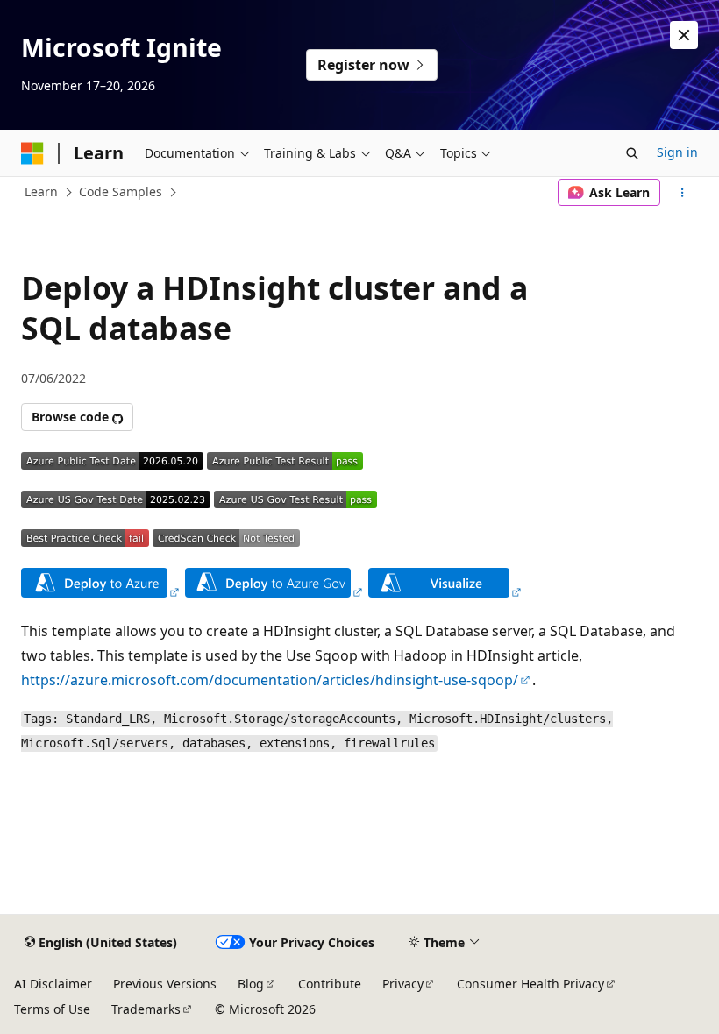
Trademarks (146, 1009)
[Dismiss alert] (684, 35)
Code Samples (120, 191)
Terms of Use (52, 1009)
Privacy (403, 983)
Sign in (677, 152)
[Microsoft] (32, 153)
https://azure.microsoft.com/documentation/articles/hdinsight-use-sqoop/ (269, 680)
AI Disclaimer (53, 983)
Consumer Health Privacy (530, 983)
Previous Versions (165, 983)
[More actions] (682, 193)
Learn (41, 191)
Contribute (329, 983)
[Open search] (632, 153)
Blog (251, 983)
